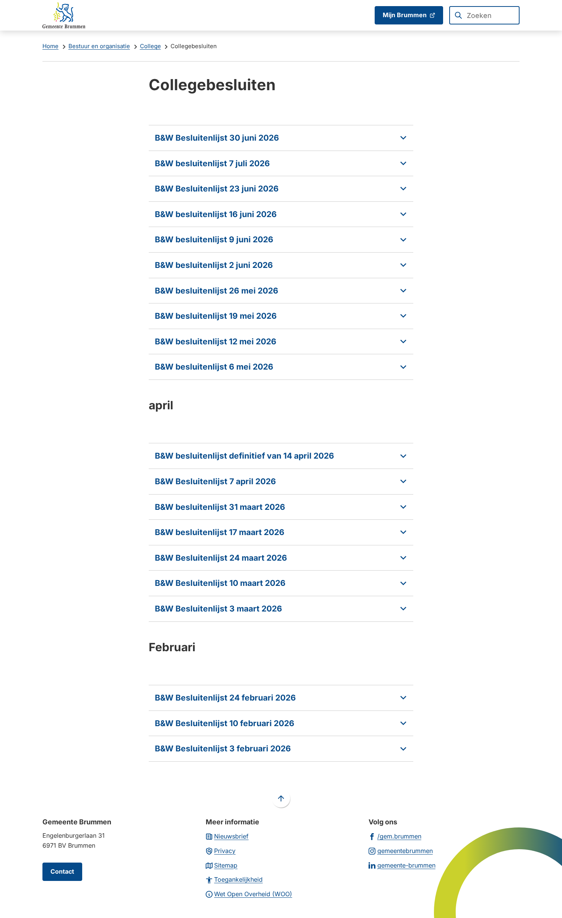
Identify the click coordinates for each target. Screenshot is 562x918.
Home (50, 46)
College (150, 46)
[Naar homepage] (63, 15)
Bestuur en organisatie (99, 46)
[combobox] (484, 15)
